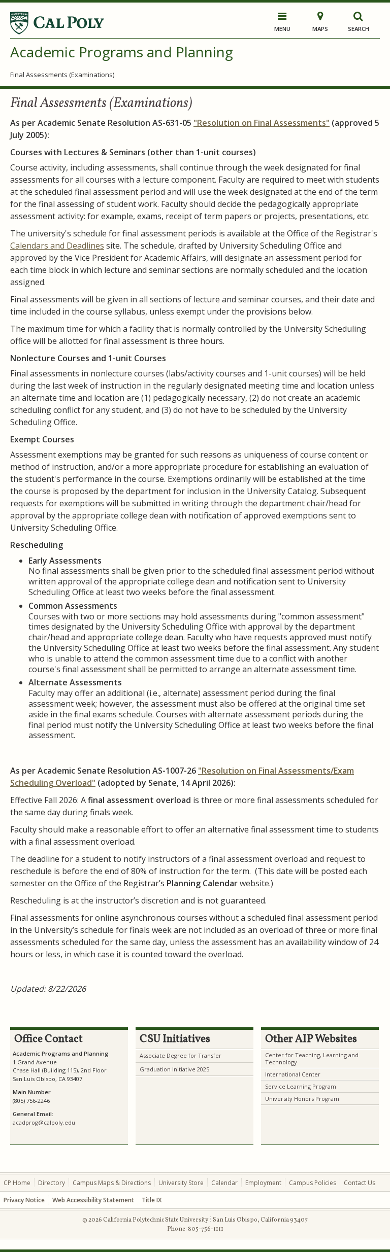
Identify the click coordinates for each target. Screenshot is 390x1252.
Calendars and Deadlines (57, 245)
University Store (181, 1182)
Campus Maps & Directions (112, 1182)
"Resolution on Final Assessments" (261, 122)
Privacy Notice (24, 1200)
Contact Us (359, 1182)
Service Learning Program (300, 1086)
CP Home (17, 1182)
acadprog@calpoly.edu (44, 1122)
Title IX (151, 1200)
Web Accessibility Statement (93, 1200)
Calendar (224, 1182)
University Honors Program (302, 1098)
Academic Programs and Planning (121, 51)
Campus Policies (312, 1182)
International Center (292, 1074)
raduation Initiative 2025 (176, 1069)
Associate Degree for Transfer (180, 1055)
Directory (51, 1182)
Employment (263, 1182)
